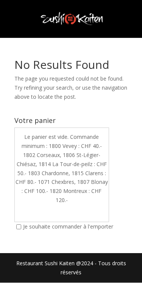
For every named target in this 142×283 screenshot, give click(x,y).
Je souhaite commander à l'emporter (68, 226)
